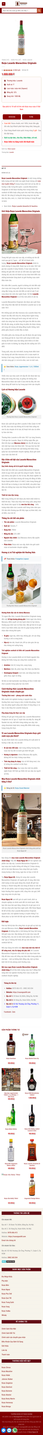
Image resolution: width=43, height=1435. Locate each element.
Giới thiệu (5, 1346)
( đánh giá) (17, 70)
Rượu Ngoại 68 (33, 1432)
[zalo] (9, 1430)
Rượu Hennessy (7, 1403)
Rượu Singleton (7, 1383)
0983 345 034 (12, 1257)
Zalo (13, 1012)
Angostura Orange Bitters (32, 1198)
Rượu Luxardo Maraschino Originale (14, 178)
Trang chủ (5, 60)
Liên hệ (4, 1350)
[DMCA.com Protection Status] (8, 1261)
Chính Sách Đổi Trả (8, 1333)
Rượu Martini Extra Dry (32, 1058)
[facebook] (3, 1430)
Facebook (7, 1012)
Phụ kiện (5, 1281)
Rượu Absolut (6, 1395)
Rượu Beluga (6, 1406)
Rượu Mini (5, 1285)
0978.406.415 (12, 1233)
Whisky (4, 1315)
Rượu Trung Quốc (8, 1302)
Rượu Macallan (7, 1371)
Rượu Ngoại (6, 1289)
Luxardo (19, 81)
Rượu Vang (5, 1307)
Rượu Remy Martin (8, 1399)
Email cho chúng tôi (9, 1240)
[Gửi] (39, 10)
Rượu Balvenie (7, 1391)
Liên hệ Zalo (12, 117)
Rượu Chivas (6, 1367)
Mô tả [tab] (4, 168)
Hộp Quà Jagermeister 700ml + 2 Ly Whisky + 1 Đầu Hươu (11, 1094)
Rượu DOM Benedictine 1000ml (32, 1094)
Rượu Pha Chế (16, 60)
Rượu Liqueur (27, 60)
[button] (3, 4)
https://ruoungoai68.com (21, 992)
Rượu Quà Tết (6, 1298)
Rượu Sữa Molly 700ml (11, 1198)
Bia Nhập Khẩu (7, 1277)
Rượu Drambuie (11, 1058)
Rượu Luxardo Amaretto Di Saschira (24, 206)
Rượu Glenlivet (7, 1387)
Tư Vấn (31, 117)
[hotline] (14, 1430)
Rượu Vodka (6, 1311)
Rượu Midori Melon (11, 1129)
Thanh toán (6, 1355)
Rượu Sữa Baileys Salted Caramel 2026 (32, 1130)
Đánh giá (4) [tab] (6, 173)
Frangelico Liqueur (22, 559)
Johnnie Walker (7, 1379)
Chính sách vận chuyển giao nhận (13, 1337)
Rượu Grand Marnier (22, 788)
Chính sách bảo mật (24, 1429)
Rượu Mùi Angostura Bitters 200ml (11, 1164)
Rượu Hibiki (6, 1375)
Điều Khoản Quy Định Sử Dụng (12, 1342)
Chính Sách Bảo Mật (9, 1329)
